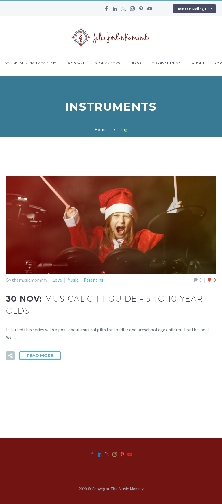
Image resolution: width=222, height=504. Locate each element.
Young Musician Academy (30, 63)
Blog (135, 63)
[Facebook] (106, 8)
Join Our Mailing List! (194, 8)
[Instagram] (132, 8)
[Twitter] (123, 8)
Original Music (166, 63)
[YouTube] (149, 8)
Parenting (94, 280)
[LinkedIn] (115, 8)
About (198, 63)
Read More (40, 355)
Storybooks (107, 63)
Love (57, 280)
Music (72, 280)
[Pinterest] (141, 8)
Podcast (75, 63)
